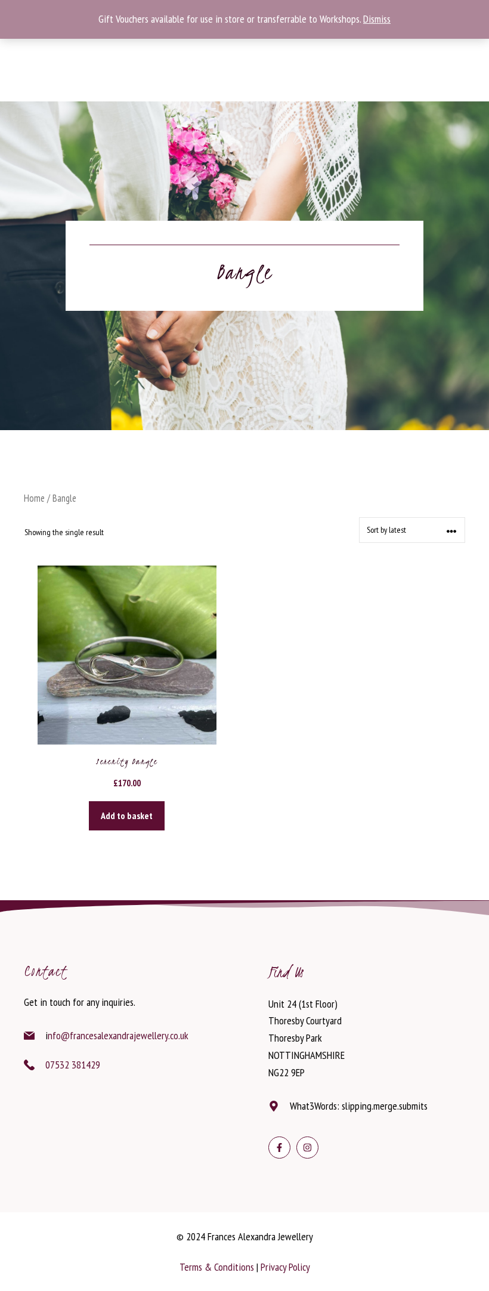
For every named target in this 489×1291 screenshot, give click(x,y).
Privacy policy (285, 1267)
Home (34, 498)
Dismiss (377, 19)
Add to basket (127, 815)
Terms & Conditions (216, 1267)
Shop (220, 51)
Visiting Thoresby (149, 51)
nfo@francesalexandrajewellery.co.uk (118, 1035)
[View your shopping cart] (119, 65)
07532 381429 (72, 1064)
